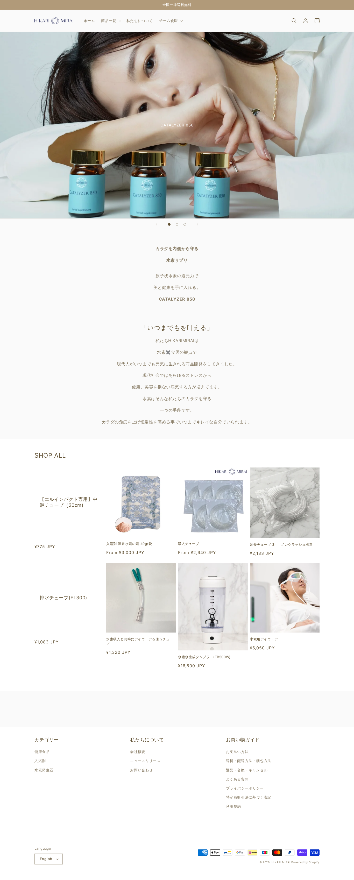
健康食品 (41, 751)
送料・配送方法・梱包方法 (248, 760)
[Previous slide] (156, 224)
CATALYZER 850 (177, 125)
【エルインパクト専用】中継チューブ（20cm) (68, 502)
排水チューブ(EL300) (63, 597)
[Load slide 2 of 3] (177, 224)
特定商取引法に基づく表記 (248, 797)
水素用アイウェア (264, 639)
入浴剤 (40, 760)
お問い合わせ (141, 770)
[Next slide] (197, 224)
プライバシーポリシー (245, 788)
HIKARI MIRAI (281, 862)
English (46, 859)
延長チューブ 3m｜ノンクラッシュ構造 (281, 544)
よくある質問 (237, 779)
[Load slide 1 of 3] (169, 224)
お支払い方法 (237, 751)
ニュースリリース (145, 760)
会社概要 (137, 751)
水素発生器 (43, 770)
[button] (110, 20)
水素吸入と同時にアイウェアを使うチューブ (139, 641)
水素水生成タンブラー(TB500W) (204, 657)
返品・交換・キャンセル (247, 770)
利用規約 (233, 806)
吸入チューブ (188, 544)
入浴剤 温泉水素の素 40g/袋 (129, 544)
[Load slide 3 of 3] (185, 224)
